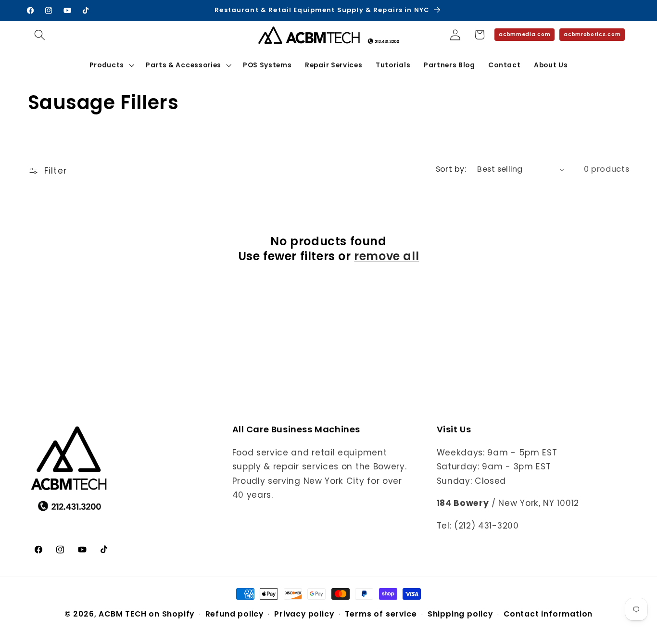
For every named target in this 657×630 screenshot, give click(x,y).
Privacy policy (304, 614)
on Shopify (171, 614)
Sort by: (451, 169)
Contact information (548, 614)
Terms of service (381, 614)
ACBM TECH (122, 614)
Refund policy (234, 614)
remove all (386, 256)
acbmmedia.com (524, 34)
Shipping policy (460, 614)
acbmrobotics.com (592, 34)
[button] (40, 35)
